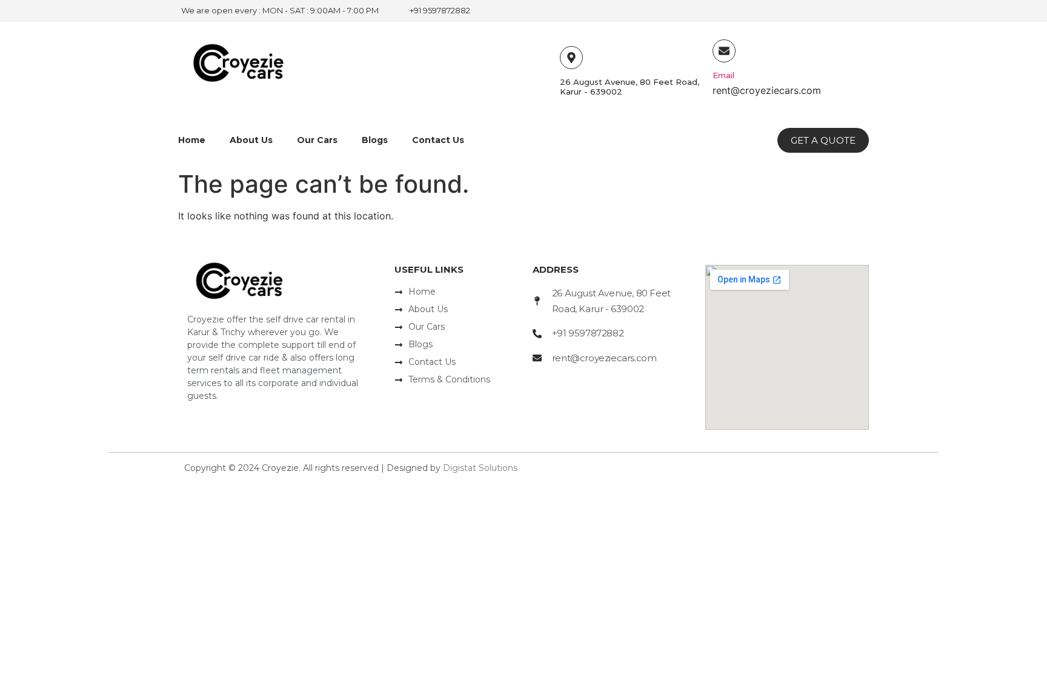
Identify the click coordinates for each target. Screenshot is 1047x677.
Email (723, 75)
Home (191, 140)
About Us (251, 140)
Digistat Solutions (480, 467)
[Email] (724, 50)
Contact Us (438, 140)
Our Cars (317, 140)
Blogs (375, 140)
